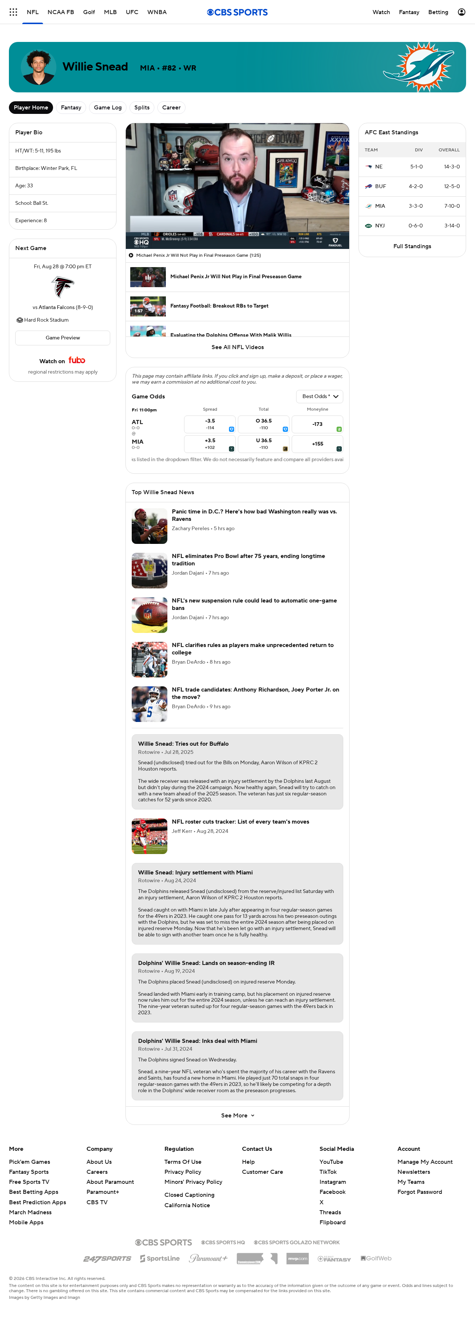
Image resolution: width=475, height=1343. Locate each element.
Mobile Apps (26, 1222)
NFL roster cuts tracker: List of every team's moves (240, 821)
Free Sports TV (29, 1182)
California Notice (187, 1205)
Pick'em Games (29, 1162)
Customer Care (262, 1172)
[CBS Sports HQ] (223, 1241)
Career (171, 107)
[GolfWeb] (376, 1258)
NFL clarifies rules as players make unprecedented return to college (253, 648)
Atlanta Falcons (57, 307)
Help (248, 1162)
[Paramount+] (208, 1257)
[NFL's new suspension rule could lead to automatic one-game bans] (149, 615)
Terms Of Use (183, 1162)
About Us (99, 1162)
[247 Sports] (107, 1257)
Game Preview (63, 338)
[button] (13, 12)
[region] (237, 186)
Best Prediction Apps (37, 1202)
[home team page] (63, 287)
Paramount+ (102, 1192)
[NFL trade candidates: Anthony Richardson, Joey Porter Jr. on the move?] (149, 704)
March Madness (30, 1212)
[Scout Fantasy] (335, 1258)
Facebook (332, 1192)
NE (379, 167)
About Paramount (110, 1182)
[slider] (237, 227)
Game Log (108, 107)
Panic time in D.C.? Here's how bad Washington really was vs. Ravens (254, 515)
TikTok (328, 1172)
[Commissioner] (257, 1256)
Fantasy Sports (29, 1172)
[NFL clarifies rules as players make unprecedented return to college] (149, 659)
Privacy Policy (182, 1172)
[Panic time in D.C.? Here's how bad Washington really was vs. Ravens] (149, 526)
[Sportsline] (160, 1257)
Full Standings (412, 246)
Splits (142, 107)
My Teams (411, 1182)
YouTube (331, 1162)
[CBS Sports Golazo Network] (297, 1241)
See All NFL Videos (238, 347)
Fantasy (71, 107)
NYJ (380, 226)
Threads (330, 1212)
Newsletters (413, 1172)
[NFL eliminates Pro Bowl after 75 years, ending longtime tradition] (149, 570)
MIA (380, 206)
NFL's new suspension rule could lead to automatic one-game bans (254, 604)
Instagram (333, 1182)
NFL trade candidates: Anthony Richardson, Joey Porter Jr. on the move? (255, 693)
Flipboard (333, 1222)
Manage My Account (425, 1162)
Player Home (31, 107)
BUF (380, 186)
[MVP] (297, 1256)
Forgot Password (419, 1192)
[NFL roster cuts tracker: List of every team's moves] (149, 836)
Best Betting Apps (33, 1192)
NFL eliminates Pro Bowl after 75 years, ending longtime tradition (248, 559)
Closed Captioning (189, 1195)
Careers (97, 1172)
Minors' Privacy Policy (193, 1182)
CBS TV (97, 1202)
